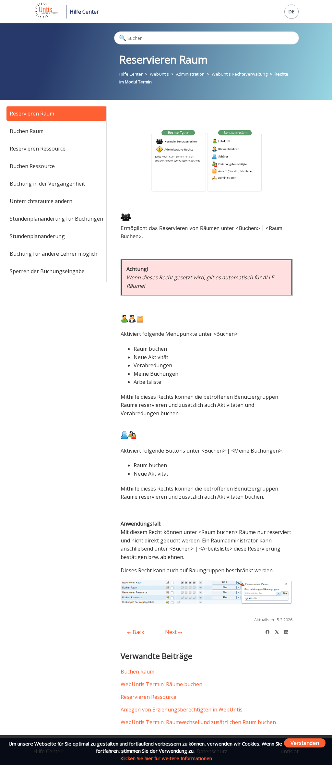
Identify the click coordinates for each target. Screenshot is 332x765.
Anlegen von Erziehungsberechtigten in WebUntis (182, 709)
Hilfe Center (84, 11)
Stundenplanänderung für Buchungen (56, 218)
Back (137, 632)
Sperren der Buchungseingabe (47, 271)
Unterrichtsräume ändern (41, 201)
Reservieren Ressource (37, 148)
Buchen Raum (26, 131)
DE (291, 11)
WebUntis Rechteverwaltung (239, 74)
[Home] (45, 16)
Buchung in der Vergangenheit (47, 183)
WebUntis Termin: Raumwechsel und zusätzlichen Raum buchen (198, 722)
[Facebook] (270, 631)
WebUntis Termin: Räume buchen (161, 684)
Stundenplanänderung (37, 236)
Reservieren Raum (32, 113)
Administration (190, 74)
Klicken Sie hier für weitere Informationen (166, 758)
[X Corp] (279, 631)
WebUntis (159, 74)
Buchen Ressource (32, 166)
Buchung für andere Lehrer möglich (53, 253)
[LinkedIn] (288, 631)
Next (171, 632)
